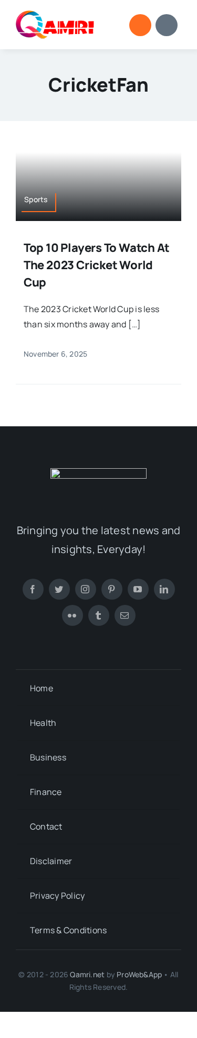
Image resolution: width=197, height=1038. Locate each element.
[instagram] (85, 589)
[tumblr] (98, 615)
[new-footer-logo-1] (55, 14)
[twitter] (59, 589)
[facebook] (33, 589)
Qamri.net (87, 974)
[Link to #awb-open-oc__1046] (140, 25)
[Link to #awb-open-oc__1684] (166, 25)
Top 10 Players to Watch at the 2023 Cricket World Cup (97, 265)
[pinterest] (111, 589)
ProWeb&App (139, 974)
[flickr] (72, 615)
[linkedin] (164, 589)
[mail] (125, 615)
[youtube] (138, 589)
